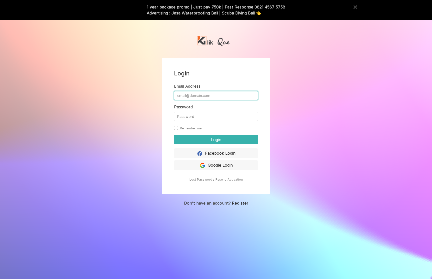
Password (183, 106)
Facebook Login (220, 153)
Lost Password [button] (201, 179)
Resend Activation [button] (229, 179)
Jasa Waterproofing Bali (195, 12)
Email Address (187, 86)
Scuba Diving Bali (238, 12)
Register (240, 203)
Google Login (219, 165)
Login (216, 139)
